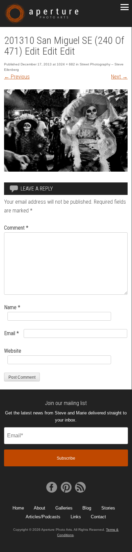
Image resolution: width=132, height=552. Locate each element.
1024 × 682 (66, 64)
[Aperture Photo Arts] (41, 13)
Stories (108, 508)
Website (12, 351)
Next (119, 77)
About (39, 508)
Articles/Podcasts (43, 516)
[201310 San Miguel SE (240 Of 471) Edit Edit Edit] (66, 170)
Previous (17, 77)
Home (18, 508)
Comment (16, 228)
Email (11, 333)
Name (12, 307)
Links (76, 516)
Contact (98, 516)
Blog (86, 508)
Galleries (64, 508)
